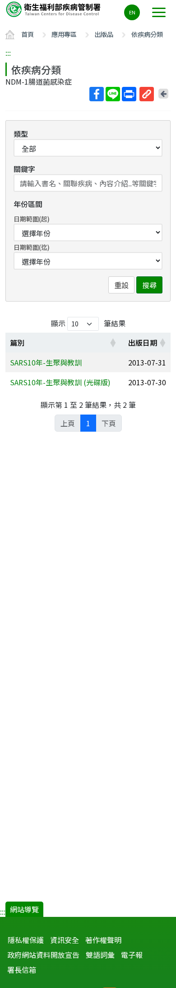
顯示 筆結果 (88, 323)
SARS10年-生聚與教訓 (46, 362)
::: (8, 52)
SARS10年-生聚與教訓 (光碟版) (60, 382)
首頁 (27, 34)
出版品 (103, 34)
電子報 (132, 954)
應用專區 (64, 34)
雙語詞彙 (100, 954)
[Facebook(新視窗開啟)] (96, 94)
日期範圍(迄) (32, 247)
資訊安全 (64, 939)
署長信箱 (21, 969)
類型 (21, 133)
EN (132, 12)
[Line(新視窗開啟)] (113, 94)
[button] (113, 342)
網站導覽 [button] (24, 909)
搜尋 (149, 285)
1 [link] (88, 423)
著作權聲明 (103, 939)
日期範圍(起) (32, 218)
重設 (121, 285)
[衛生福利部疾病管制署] (54, 9)
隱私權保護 (26, 939)
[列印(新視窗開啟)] (129, 94)
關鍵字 (24, 168)
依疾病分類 (147, 34)
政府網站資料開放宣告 (43, 954)
